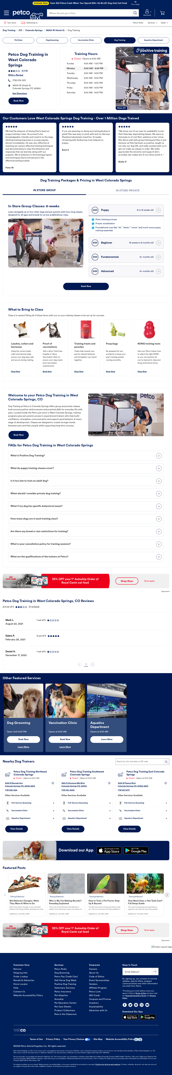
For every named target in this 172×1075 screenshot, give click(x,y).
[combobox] (142, 761)
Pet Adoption (61, 995)
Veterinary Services (64, 988)
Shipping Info (20, 973)
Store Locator (20, 984)
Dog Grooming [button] (52, 40)
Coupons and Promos (100, 999)
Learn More (23, 747)
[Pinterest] (136, 1005)
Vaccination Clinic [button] (86, 40)
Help (15, 988)
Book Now (19, 101)
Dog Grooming (61, 973)
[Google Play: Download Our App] (148, 1017)
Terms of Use (140, 993)
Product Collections (64, 1011)
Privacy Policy (53, 1039)
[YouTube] (147, 1005)
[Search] (135, 13)
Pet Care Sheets (62, 1007)
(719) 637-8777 (124, 790)
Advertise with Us (98, 1011)
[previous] (79, 664)
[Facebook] (124, 1005)
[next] (92, 664)
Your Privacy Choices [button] (73, 1039)
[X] (130, 1005)
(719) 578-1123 (19, 80)
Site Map (98, 1039)
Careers (93, 969)
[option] (86, 637)
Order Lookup (20, 977)
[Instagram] (141, 1005)
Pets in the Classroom (65, 1014)
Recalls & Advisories (23, 980)
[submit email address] (155, 971)
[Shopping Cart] (162, 13)
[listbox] (86, 637)
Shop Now (15, 372)
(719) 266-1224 (11, 790)
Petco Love (95, 992)
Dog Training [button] (119, 40)
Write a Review (15, 75)
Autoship (59, 999)
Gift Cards (94, 995)
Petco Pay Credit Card (66, 977)
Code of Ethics (96, 977)
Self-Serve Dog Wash (65, 980)
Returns (17, 969)
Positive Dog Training (65, 984)
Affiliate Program (98, 988)
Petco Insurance (62, 992)
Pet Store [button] (18, 40)
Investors (94, 1003)
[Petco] (27, 12)
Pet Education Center (65, 1003)
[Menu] (6, 13)
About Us (94, 973)
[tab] (44, 191)
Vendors (93, 984)
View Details (16, 829)
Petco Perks (60, 969)
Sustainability (96, 1007)
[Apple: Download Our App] (130, 1017)
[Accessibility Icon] (138, 1039)
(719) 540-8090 (68, 790)
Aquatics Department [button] (153, 40)
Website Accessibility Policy (28, 995)
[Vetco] (19, 1030)
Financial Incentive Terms (136, 996)
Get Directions (19, 94)
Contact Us (19, 992)
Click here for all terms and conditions (107, 1064)
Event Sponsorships (99, 980)
